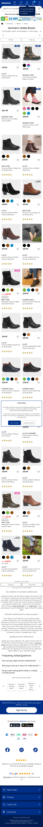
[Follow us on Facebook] (7, 750)
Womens (10, 24)
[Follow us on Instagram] (21, 750)
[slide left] (3, 35)
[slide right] (39, 35)
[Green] (24, 113)
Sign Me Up (21, 710)
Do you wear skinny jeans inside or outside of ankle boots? (19, 671)
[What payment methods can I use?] (21, 736)
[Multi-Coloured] (28, 65)
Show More (32, 585)
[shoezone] (6, 3)
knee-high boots (18, 606)
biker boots (33, 606)
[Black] (32, 108)
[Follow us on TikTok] (35, 750)
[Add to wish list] (17, 67)
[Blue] (28, 113)
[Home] (2, 23)
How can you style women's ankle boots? (19, 661)
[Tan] (36, 289)
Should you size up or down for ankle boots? (20, 666)
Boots (19, 24)
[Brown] (7, 156)
